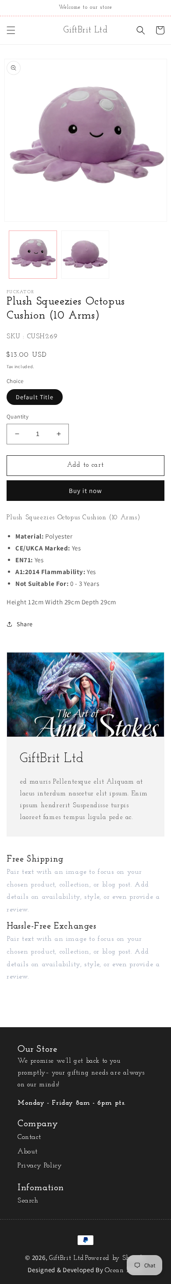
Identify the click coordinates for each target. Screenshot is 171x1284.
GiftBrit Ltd (66, 1258)
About (28, 1151)
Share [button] (25, 624)
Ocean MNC (124, 1270)
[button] (11, 30)
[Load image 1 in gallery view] (33, 255)
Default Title (34, 397)
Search (28, 1200)
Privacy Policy (40, 1165)
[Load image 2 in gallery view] (85, 255)
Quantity (17, 416)
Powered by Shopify (115, 1258)
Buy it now (85, 490)
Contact (29, 1137)
